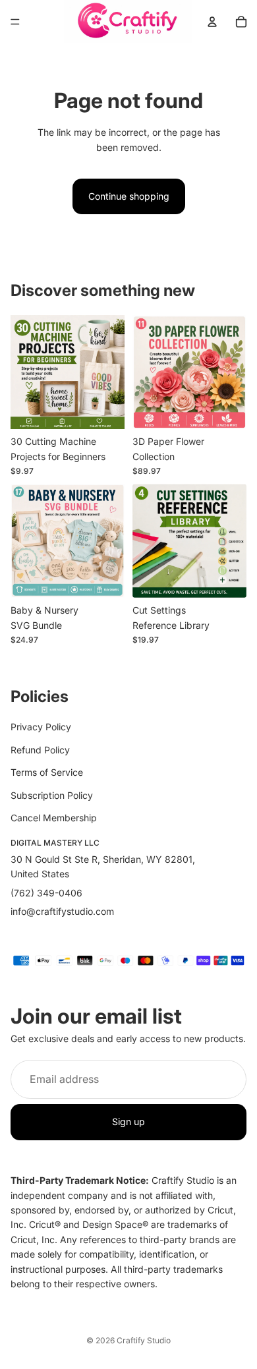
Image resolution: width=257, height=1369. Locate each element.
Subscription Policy (52, 794)
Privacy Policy (41, 726)
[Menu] (15, 22)
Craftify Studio (144, 1340)
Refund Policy (40, 749)
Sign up (128, 1121)
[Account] (212, 21)
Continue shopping (128, 196)
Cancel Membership (54, 817)
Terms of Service (47, 772)
